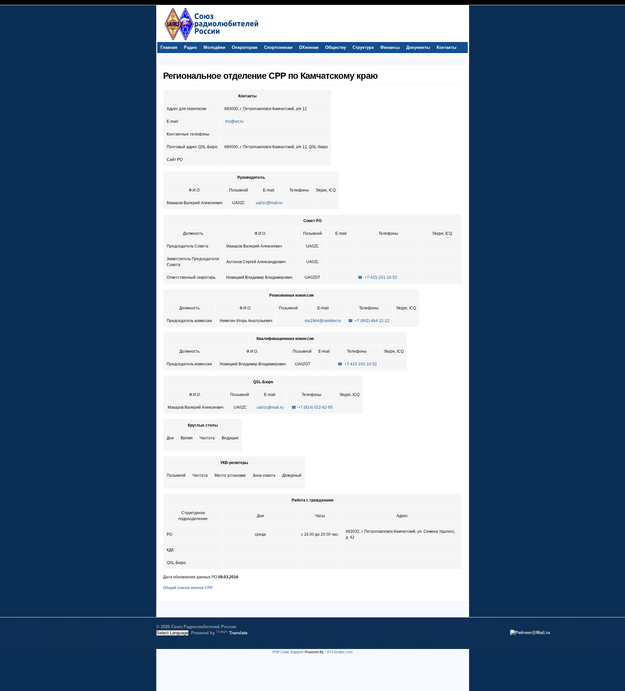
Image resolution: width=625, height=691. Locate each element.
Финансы (390, 47)
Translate (238, 632)
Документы (418, 47)
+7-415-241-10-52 (381, 277)
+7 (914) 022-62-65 (315, 407)
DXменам (309, 47)
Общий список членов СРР (188, 587)
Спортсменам (278, 47)
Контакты (446, 47)
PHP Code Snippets (288, 652)
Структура (363, 47)
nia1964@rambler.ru (323, 320)
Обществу (335, 47)
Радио (190, 47)
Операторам (244, 47)
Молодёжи (214, 47)
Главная (168, 47)
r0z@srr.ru (234, 121)
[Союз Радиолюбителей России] (211, 40)
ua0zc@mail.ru (269, 203)
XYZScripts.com (340, 652)
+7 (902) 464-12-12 (372, 320)
